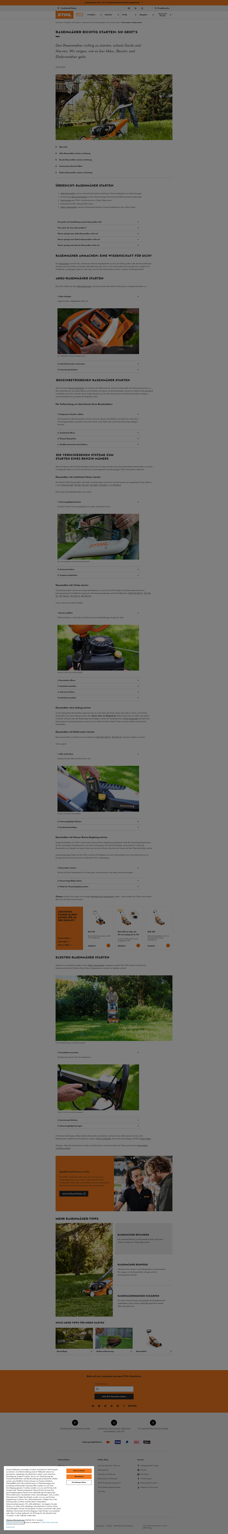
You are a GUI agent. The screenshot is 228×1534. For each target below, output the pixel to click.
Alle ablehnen (79, 1477)
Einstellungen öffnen (79, 1482)
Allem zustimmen (79, 1471)
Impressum (10, 1527)
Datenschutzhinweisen (15, 1522)
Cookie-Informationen (49, 1522)
